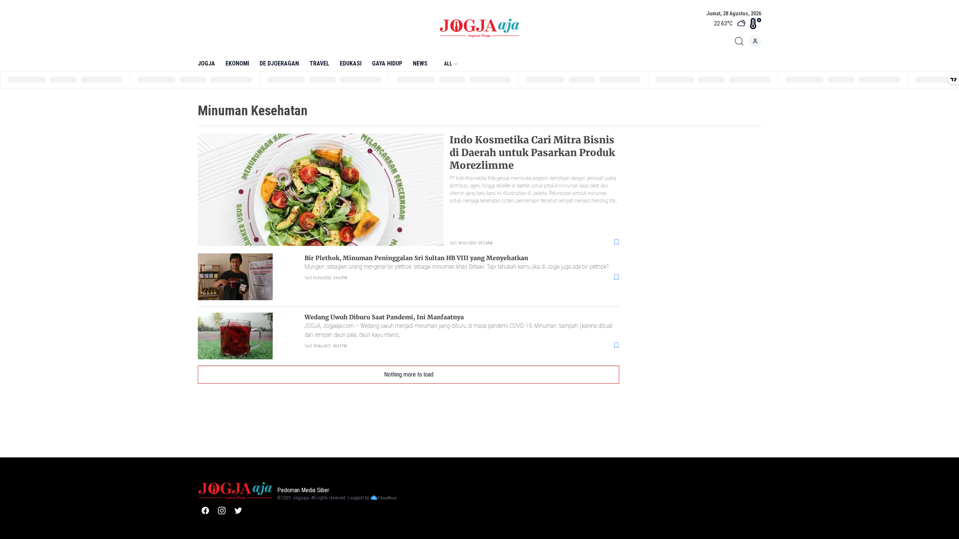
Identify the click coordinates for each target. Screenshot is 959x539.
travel (319, 63)
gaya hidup (387, 63)
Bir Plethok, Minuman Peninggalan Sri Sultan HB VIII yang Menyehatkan (416, 258)
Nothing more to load (408, 374)
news (420, 63)
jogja (206, 63)
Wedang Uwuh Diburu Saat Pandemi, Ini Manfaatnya (384, 317)
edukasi (350, 63)
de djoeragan (279, 63)
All (448, 64)
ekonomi (237, 63)
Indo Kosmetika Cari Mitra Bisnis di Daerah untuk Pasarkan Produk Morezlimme (532, 152)
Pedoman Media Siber (303, 490)
